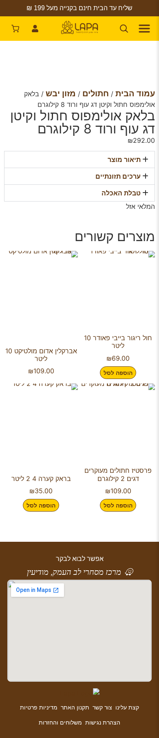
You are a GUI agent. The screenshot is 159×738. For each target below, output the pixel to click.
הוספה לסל (118, 372)
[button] (79, 159)
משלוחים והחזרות (60, 722)
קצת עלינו (127, 707)
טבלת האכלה (121, 193)
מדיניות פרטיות (38, 707)
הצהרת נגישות (102, 722)
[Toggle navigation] (143, 29)
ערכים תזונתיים (118, 176)
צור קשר (102, 707)
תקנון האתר (75, 707)
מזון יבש (61, 93)
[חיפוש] (124, 29)
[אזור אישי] (35, 29)
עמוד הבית (135, 93)
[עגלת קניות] (15, 29)
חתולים (95, 93)
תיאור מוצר (124, 159)
